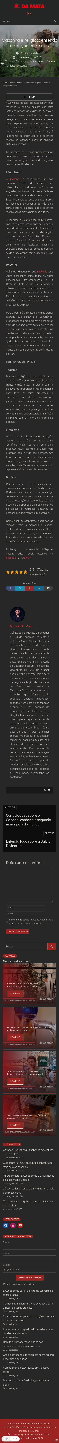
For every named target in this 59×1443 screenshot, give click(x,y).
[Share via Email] (48, 588)
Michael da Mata (29, 53)
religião (43, 271)
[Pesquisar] (51, 946)
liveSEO (39, 1438)
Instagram (25, 557)
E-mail (6, 1253)
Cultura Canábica (15, 61)
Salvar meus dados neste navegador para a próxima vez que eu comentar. (31, 921)
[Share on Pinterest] (29, 588)
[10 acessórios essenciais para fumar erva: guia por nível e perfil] (29, 1133)
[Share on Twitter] (20, 588)
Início (5, 83)
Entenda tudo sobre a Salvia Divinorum (28, 843)
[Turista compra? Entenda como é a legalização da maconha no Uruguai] (29, 1089)
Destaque (21, 65)
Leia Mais (15, 993)
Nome (6, 1242)
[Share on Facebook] (10, 588)
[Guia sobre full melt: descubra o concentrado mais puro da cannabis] (29, 1046)
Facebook (11, 557)
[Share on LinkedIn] (39, 588)
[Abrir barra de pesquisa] (55, 21)
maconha (15, 179)
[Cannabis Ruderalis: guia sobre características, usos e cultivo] (29, 1002)
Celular (6, 1265)
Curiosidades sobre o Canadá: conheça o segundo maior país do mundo (28, 819)
